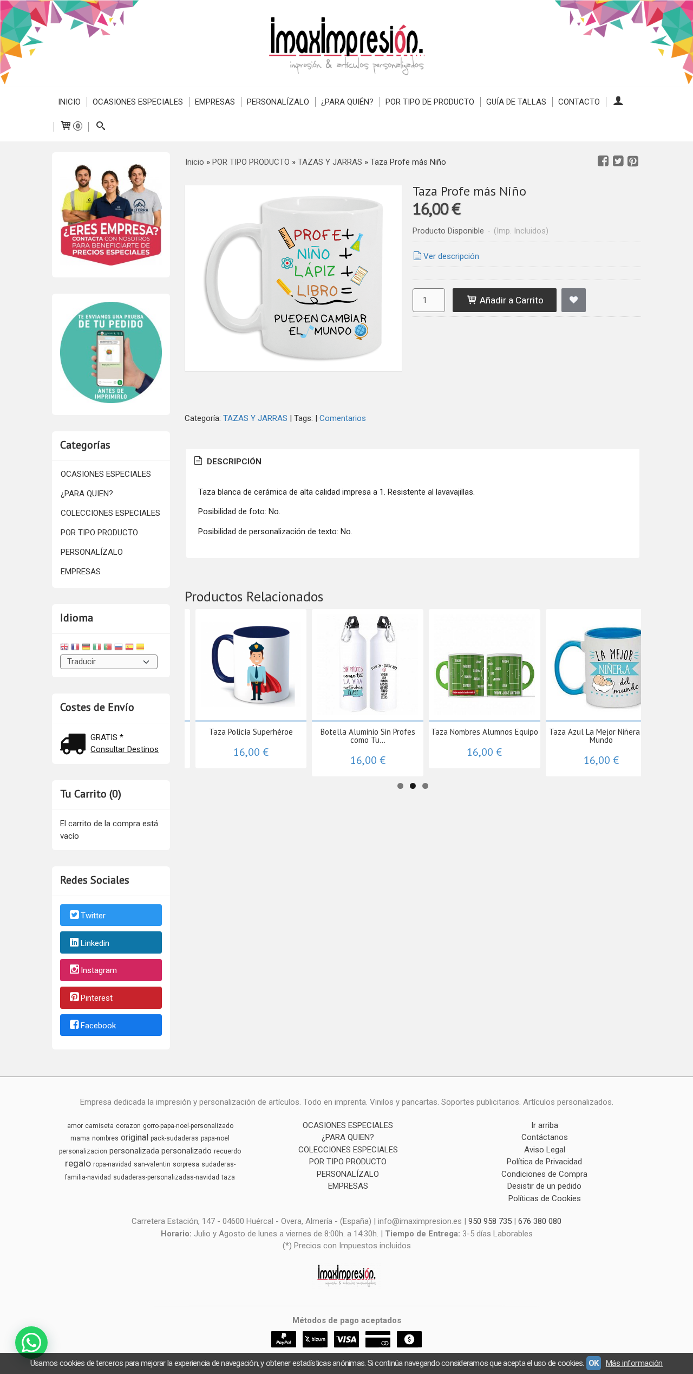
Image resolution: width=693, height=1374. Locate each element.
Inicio (69, 102)
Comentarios (342, 418)
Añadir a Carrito (511, 300)
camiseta (99, 1126)
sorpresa (186, 1164)
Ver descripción (451, 256)
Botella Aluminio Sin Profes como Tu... (368, 736)
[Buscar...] (100, 126)
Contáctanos (544, 1137)
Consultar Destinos (124, 749)
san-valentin (152, 1164)
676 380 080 (539, 1221)
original (134, 1137)
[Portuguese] (107, 648)
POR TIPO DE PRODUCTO (429, 102)
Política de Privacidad (544, 1161)
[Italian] (97, 648)
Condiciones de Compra (544, 1174)
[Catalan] (141, 648)
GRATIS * (106, 737)
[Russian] (118, 648)
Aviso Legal (544, 1150)
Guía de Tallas (516, 102)
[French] (75, 648)
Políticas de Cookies (544, 1198)
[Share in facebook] (603, 161)
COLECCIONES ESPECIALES (110, 513)
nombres (105, 1138)
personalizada (134, 1151)
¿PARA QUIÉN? (347, 102)
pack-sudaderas (175, 1138)
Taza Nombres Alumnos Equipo (484, 732)
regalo (78, 1163)
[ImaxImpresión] (346, 43)
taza (228, 1177)
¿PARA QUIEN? (87, 493)
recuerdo (227, 1151)
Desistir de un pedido (544, 1186)
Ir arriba (544, 1125)
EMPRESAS (215, 102)
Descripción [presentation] (233, 461)
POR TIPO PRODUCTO (99, 532)
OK (594, 1363)
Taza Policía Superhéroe (251, 732)
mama (80, 1138)
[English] (64, 648)
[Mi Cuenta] (618, 101)
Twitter (93, 916)
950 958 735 (490, 1221)
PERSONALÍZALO (278, 102)
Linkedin (95, 943)
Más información (634, 1363)
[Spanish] (129, 648)
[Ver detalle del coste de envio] (75, 745)
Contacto (579, 102)
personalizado (186, 1151)
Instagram (99, 971)
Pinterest (97, 998)
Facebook (98, 1025)
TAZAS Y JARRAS (255, 418)
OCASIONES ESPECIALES (138, 102)
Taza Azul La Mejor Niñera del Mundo (601, 736)
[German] (86, 648)
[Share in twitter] (618, 161)
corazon (128, 1126)
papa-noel (215, 1138)
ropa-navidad (112, 1164)
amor (75, 1126)
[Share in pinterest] (632, 161)
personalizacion (83, 1151)
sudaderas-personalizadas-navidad (166, 1177)
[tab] (227, 462)
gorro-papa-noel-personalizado (188, 1126)
